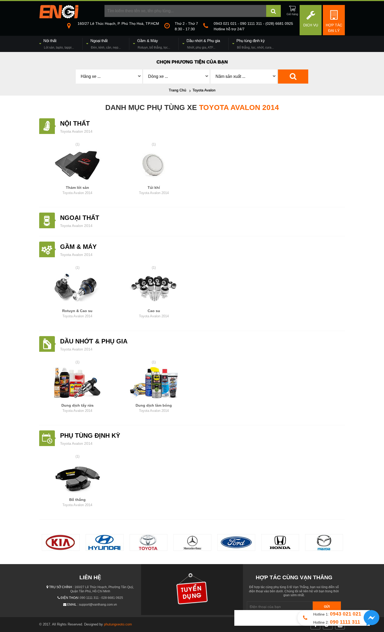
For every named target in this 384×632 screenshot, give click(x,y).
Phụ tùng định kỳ (90, 435)
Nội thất (75, 123)
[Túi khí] (154, 165)
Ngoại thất (79, 217)
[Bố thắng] (77, 478)
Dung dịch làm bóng (154, 408)
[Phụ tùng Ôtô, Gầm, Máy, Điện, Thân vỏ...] (58, 17)
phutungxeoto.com (118, 624)
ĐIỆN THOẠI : (70, 598)
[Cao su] (154, 289)
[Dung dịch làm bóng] (154, 383)
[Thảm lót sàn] (77, 165)
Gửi (327, 606)
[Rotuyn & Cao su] (77, 289)
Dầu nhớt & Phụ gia (93, 341)
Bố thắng (77, 502)
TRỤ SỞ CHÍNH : (61, 587)
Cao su (154, 313)
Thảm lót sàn (77, 190)
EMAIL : (72, 604)
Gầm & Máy (78, 246)
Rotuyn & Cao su (77, 313)
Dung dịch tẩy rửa (77, 408)
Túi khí (154, 190)
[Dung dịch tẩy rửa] (77, 383)
